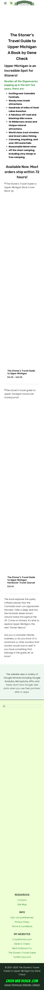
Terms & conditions (22, 926)
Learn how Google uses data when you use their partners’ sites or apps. (22, 688)
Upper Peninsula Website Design (22, 984)
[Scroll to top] (41, 955)
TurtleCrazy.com (22, 957)
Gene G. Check (22, 943)
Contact (22, 900)
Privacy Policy (22, 921)
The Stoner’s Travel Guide (22, 952)
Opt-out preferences (22, 917)
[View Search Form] (11, 3)
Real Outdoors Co (22, 948)
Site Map (22, 904)
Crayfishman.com (22, 939)
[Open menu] (5, 3)
